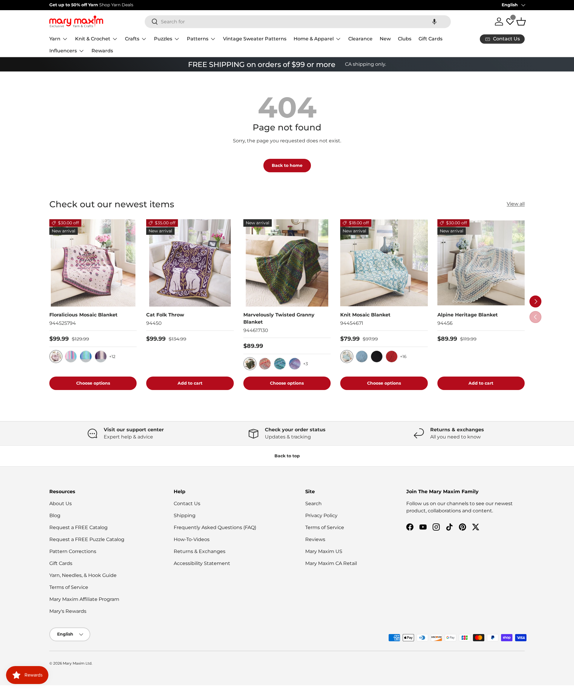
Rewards (102, 51)
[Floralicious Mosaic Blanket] (93, 263)
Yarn (54, 39)
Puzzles (163, 39)
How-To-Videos (192, 539)
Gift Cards (430, 39)
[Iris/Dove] (101, 356)
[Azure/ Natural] (362, 356)
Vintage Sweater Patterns (254, 39)
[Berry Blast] (280, 364)
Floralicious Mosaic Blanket (83, 315)
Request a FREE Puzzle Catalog (86, 539)
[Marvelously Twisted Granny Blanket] (287, 263)
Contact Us (187, 503)
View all (516, 204)
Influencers (63, 51)
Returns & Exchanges (199, 551)
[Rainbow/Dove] (71, 356)
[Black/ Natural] (377, 356)
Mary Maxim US (323, 551)
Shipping (185, 515)
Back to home (287, 165)
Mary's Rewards (67, 611)
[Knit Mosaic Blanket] (384, 263)
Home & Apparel (314, 39)
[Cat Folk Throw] (189, 263)
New (385, 39)
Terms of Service (68, 587)
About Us (60, 503)
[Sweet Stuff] (265, 364)
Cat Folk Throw (165, 315)
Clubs (404, 39)
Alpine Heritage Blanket (467, 315)
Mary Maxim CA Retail (331, 563)
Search (313, 503)
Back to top (287, 456)
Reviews (315, 539)
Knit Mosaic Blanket (365, 315)
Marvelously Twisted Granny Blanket (279, 318)
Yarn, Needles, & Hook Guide (83, 575)
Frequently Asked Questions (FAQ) (215, 527)
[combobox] (298, 21)
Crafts (132, 39)
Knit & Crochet (92, 39)
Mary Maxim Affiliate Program (84, 599)
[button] (434, 21)
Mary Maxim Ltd (77, 663)
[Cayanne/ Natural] (392, 356)
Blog (54, 515)
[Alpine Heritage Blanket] (481, 263)
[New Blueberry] (295, 364)
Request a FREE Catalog (78, 527)
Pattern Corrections (72, 551)
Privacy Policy (321, 515)
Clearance (360, 39)
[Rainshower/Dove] (86, 356)
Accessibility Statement (202, 563)
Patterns (197, 39)
